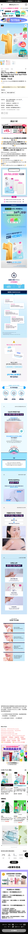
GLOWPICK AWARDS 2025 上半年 (9, 734)
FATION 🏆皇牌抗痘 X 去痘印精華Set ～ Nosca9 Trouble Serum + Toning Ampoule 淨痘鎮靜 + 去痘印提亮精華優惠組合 (20, 819)
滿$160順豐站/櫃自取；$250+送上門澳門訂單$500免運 (14, 100)
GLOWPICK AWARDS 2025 (8, 732)
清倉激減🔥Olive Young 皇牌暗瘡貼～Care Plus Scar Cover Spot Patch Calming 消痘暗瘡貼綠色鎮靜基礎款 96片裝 (7, 790)
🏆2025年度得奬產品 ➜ (12, 763)
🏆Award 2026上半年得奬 (19, 742)
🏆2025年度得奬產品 (6, 742)
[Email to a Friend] (7, 113)
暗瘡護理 (23, 739)
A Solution (21, 858)
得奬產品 (11, 737)
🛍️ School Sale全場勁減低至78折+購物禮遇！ (10, 8)
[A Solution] (21, 855)
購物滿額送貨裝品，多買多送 (12, 105)
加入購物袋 (14, 930)
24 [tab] (15, 847)
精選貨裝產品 (19, 905)
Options (3, 90)
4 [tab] (5, 845)
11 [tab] (14, 845)
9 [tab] (12, 845)
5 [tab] (6, 845)
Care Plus (3, 71)
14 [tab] (18, 845)
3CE (9, 858)
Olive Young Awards (6, 735)
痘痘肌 (8, 740)
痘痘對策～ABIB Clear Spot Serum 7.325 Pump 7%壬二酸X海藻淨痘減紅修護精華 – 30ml (7, 818)
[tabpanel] (10, 835)
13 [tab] (17, 845)
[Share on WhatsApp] (2, 113)
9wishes (15, 858)
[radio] (3, 92)
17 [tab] (22, 845)
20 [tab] (26, 845)
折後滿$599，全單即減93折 (12, 103)
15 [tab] (20, 845)
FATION (15, 816)
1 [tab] (1, 845)
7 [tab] (9, 845)
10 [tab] (13, 845)
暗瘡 (12, 68)
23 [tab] (14, 847)
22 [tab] (12, 847)
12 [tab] (16, 845)
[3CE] (9, 855)
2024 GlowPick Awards (13, 729)
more (3, 83)
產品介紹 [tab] (14, 121)
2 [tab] (3, 845)
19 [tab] (25, 845)
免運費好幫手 (4, 737)
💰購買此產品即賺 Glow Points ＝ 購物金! (13, 87)
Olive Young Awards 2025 (19, 735)
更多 (25, 770)
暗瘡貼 (22, 737)
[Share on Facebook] (4, 113)
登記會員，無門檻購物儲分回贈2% (13, 107)
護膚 (2, 68)
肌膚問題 (7, 68)
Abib (2, 816)
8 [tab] (10, 845)
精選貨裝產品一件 (20, 895)
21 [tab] (11, 847)
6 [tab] (8, 845)
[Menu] (2, 4)
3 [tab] (4, 845)
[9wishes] (15, 855)
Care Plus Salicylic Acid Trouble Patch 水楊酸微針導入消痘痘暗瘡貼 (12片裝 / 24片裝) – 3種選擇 (20, 790)
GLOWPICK (18, 730)
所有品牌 (24, 851)
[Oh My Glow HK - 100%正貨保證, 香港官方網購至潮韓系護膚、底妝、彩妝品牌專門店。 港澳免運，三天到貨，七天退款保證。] (14, 4)
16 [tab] (21, 845)
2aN (3, 858)
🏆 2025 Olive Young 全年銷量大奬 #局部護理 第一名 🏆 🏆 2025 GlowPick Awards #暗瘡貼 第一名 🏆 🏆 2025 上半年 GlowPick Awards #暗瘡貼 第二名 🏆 (14, 141)
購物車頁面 (12, 911)
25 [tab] (16, 847)
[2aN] (3, 855)
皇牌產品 (3, 739)
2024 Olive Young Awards (8, 730)
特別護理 (3, 740)
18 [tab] (23, 845)
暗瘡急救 (17, 737)
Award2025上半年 (11, 739)
